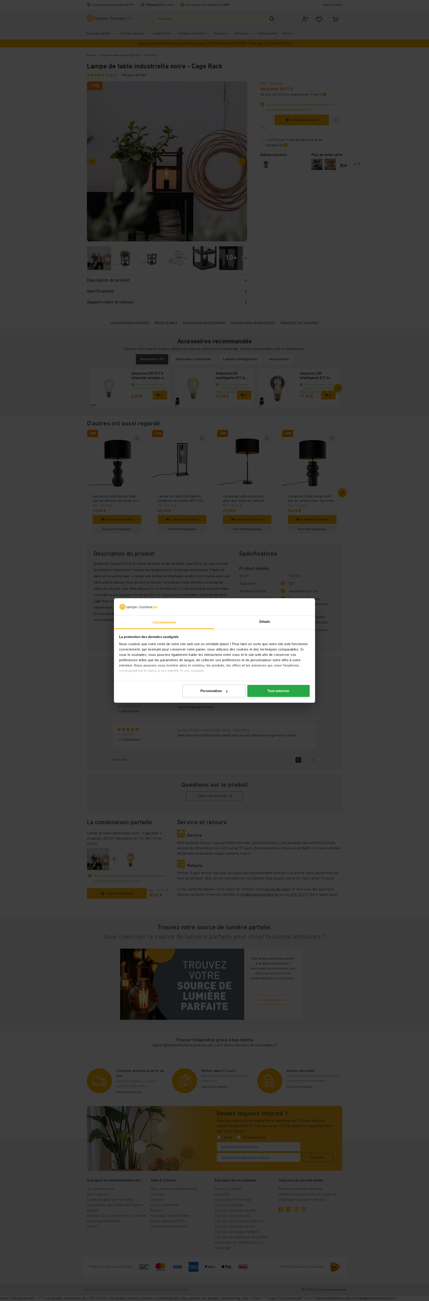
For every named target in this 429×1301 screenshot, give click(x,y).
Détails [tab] (264, 621)
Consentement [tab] (164, 622)
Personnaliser (211, 691)
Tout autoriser (278, 691)
